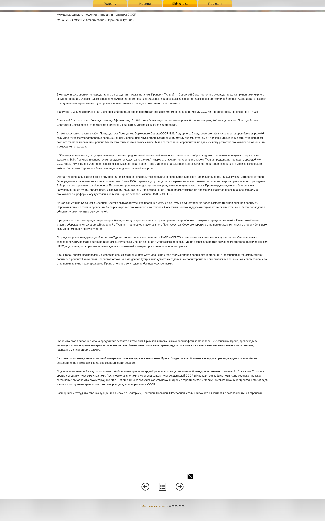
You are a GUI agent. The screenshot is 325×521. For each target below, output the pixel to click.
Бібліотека (180, 3)
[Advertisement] (27, 62)
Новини (145, 3)
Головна (110, 3)
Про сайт (215, 3)
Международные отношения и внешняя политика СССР (96, 14)
